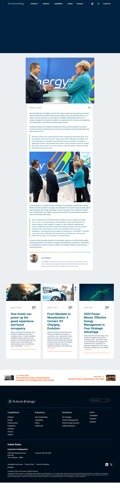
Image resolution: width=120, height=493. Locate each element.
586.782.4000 (46, 453)
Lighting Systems (68, 426)
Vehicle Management (70, 420)
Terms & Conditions (42, 464)
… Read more (27, 346)
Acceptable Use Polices (15, 464)
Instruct (10, 432)
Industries (34, 4)
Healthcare (39, 426)
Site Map (10, 467)
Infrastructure (13, 423)
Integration (12, 426)
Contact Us (107, 4)
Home (92, 412)
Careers (93, 419)
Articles (70, 4)
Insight (10, 420)
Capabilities (58, 4)
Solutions (46, 4)
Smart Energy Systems (70, 423)
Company (80, 4)
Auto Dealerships (41, 417)
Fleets (37, 423)
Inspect (10, 434)
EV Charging (66, 417)
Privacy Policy (29, 464)
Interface (11, 429)
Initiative (11, 417)
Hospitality (39, 420)
